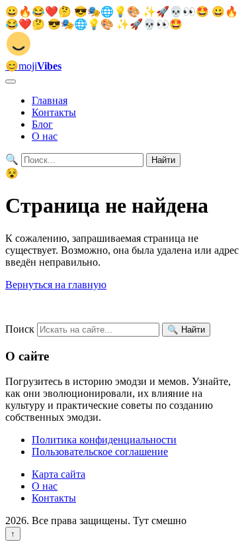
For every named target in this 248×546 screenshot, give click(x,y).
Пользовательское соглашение (100, 451)
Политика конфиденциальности (104, 439)
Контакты (54, 112)
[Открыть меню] (10, 81)
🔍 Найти (186, 330)
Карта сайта (58, 474)
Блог (42, 124)
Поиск (19, 329)
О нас (45, 136)
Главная (49, 100)
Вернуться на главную (55, 284)
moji (33, 66)
